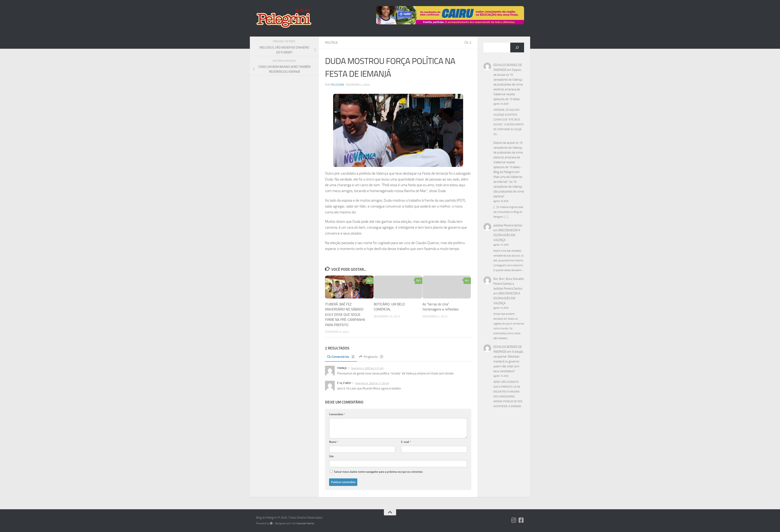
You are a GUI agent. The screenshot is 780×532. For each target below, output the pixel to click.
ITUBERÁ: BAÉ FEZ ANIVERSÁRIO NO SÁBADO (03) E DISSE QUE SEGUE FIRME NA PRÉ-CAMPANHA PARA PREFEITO (345, 314)
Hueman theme (305, 523)
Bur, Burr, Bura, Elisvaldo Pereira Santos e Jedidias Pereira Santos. (508, 283)
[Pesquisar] (517, 47)
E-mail (406, 442)
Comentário (337, 414)
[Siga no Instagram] (514, 520)
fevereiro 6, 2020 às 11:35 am (372, 383)
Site (331, 456)
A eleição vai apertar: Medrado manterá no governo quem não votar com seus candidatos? (508, 361)
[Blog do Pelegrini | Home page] (283, 18)
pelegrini (337, 85)
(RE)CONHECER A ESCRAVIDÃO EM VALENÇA (506, 235)
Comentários (343, 357)
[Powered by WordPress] (271, 523)
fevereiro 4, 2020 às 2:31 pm (367, 368)
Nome (333, 442)
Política (331, 42)
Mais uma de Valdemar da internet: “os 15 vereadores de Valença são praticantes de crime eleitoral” (508, 186)
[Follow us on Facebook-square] (521, 520)
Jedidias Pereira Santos (507, 225)
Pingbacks (373, 357)
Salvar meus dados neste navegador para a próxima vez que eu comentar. (378, 472)
